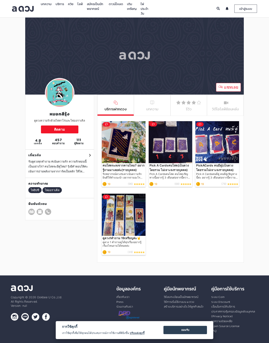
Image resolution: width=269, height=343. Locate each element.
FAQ (214, 331)
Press (120, 302)
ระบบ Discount (220, 302)
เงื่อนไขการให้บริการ (223, 306)
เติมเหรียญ (132, 6)
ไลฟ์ (80, 4)
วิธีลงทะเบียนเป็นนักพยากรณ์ (181, 297)
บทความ (46, 4)
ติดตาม (59, 129)
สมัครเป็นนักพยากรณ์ (95, 6)
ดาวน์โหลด (116, 4)
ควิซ (70, 4)
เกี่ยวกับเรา (123, 297)
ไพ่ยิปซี (35, 190)
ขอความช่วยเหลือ (221, 321)
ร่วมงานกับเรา (124, 306)
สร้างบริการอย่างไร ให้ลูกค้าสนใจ (183, 306)
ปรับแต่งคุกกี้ (137, 333)
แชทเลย (230, 87)
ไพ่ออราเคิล (52, 190)
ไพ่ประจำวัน (144, 9)
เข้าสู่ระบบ (245, 8)
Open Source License (225, 326)
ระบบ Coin (218, 297)
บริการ (60, 4)
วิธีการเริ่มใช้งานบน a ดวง (179, 302)
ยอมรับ (185, 329)
